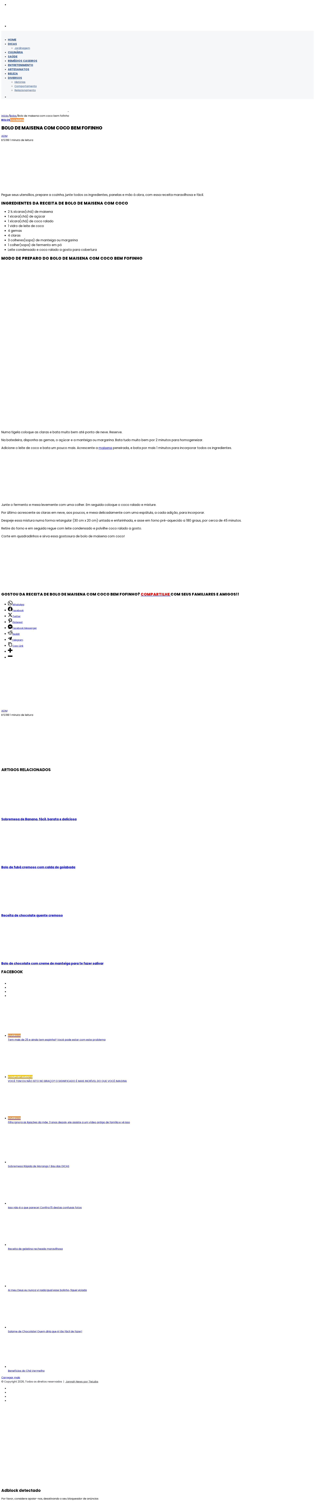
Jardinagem (22, 48)
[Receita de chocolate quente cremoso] (33, 908)
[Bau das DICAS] (34, 19)
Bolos (13, 116)
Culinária (15, 52)
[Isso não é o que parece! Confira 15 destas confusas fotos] (40, 1203)
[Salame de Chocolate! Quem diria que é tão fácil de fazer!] (40, 1327)
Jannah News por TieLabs (81, 1381)
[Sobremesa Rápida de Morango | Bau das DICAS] (40, 1162)
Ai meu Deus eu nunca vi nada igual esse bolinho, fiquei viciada (47, 1290)
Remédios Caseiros (22, 61)
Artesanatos (18, 69)
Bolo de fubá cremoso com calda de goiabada (38, 867)
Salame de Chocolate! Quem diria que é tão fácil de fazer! (45, 1331)
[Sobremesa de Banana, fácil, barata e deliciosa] (33, 812)
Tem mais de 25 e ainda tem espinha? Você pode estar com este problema (56, 1040)
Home (12, 40)
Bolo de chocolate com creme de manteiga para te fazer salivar (52, 963)
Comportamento (25, 86)
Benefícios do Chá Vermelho (26, 1371)
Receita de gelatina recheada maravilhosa (35, 1249)
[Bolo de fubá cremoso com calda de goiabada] (33, 860)
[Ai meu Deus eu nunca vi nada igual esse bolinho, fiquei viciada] (40, 1286)
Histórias (19, 82)
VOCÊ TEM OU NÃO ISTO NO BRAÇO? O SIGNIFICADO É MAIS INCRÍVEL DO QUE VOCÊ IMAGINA (67, 1081)
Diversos (15, 78)
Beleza (13, 74)
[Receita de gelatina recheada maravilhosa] (40, 1245)
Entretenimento (20, 65)
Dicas (12, 44)
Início (4, 116)
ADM (4, 136)
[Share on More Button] (10, 651)
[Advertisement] (157, 166)
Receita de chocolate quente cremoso (32, 915)
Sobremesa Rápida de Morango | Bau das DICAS (38, 1166)
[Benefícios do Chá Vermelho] (40, 1367)
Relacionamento (25, 90)
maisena (105, 448)
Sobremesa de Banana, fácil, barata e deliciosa (39, 819)
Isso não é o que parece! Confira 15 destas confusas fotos (45, 1207)
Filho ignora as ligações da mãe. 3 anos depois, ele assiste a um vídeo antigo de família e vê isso (69, 1122)
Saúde (12, 57)
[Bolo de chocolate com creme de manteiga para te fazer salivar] (33, 956)
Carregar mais (10, 1377)
